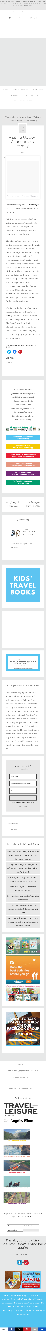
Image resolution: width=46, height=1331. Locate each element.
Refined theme (24, 1324)
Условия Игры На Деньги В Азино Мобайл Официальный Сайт (23, 909)
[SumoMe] (42, 1329)
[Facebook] (11, 1329)
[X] (19, 1329)
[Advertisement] (23, 62)
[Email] (34, 1329)
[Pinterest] (27, 1329)
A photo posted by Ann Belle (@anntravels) (24, 196)
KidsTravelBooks (23, 28)
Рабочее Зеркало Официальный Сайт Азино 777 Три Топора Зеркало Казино (23, 855)
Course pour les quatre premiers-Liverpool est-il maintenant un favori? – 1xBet (23, 922)
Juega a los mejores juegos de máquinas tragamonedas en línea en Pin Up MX (23, 868)
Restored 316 (38, 1324)
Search (14, 829)
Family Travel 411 (14, 315)
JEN (24, 529)
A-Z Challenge (32, 204)
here (26, 6)
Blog (23, 152)
